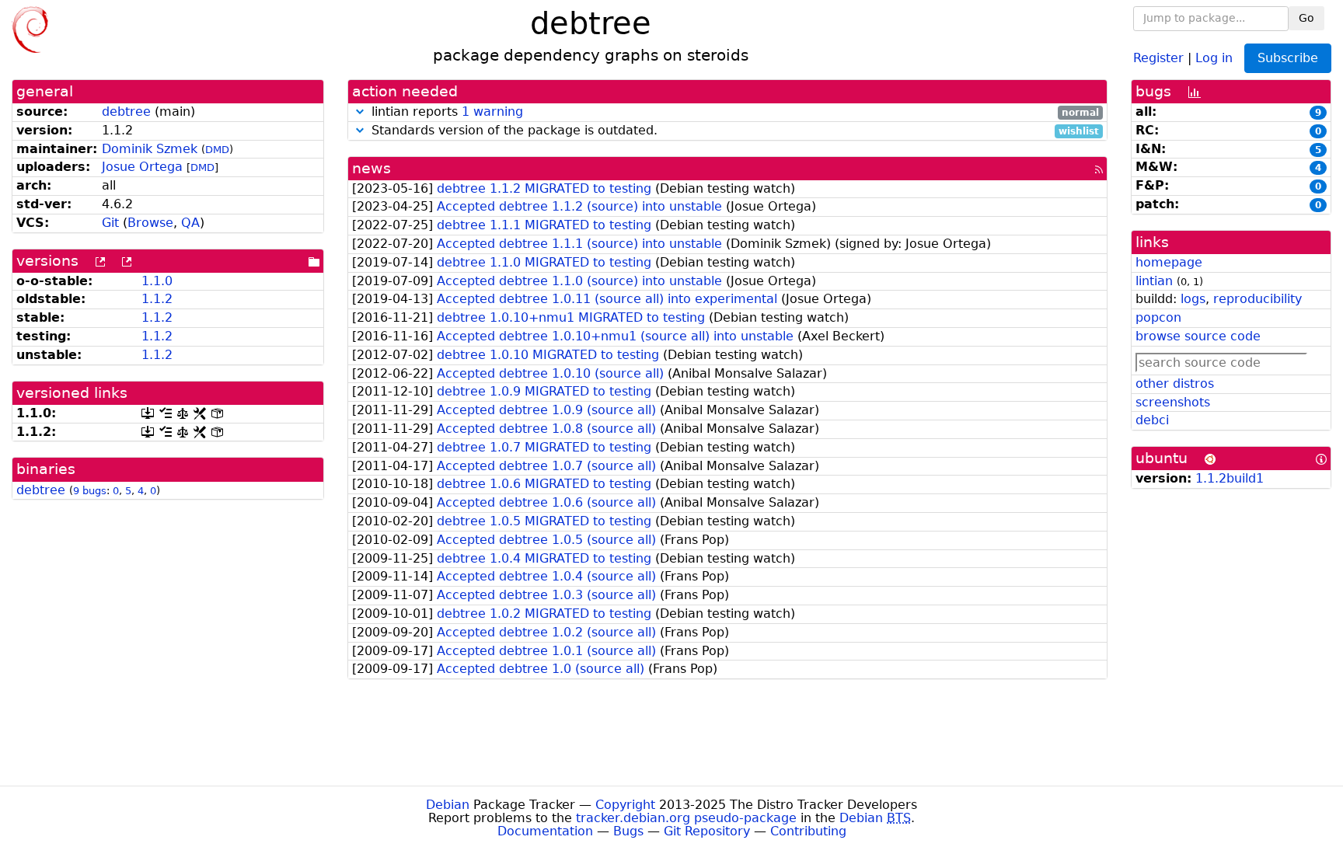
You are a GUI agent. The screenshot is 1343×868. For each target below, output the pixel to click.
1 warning (492, 111)
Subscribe (1288, 58)
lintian (1154, 281)
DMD (217, 149)
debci (1152, 420)
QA (190, 222)
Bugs (628, 831)
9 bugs (89, 491)
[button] (360, 111)
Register (1158, 57)
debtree (126, 111)
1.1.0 (157, 281)
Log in (1214, 57)
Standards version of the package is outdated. (733, 131)
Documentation (545, 831)
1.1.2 (157, 298)
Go (1306, 18)
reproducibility (1257, 298)
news (371, 168)
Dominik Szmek (149, 148)
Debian (447, 804)
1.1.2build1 (1229, 478)
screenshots (1172, 402)
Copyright (625, 804)
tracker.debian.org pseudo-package (686, 817)
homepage (1168, 262)
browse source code (1198, 336)
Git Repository (707, 831)
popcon (1158, 317)
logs (1193, 298)
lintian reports (733, 112)
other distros (1174, 383)
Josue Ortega (142, 166)
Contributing (808, 831)
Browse (150, 222)
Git (110, 222)
